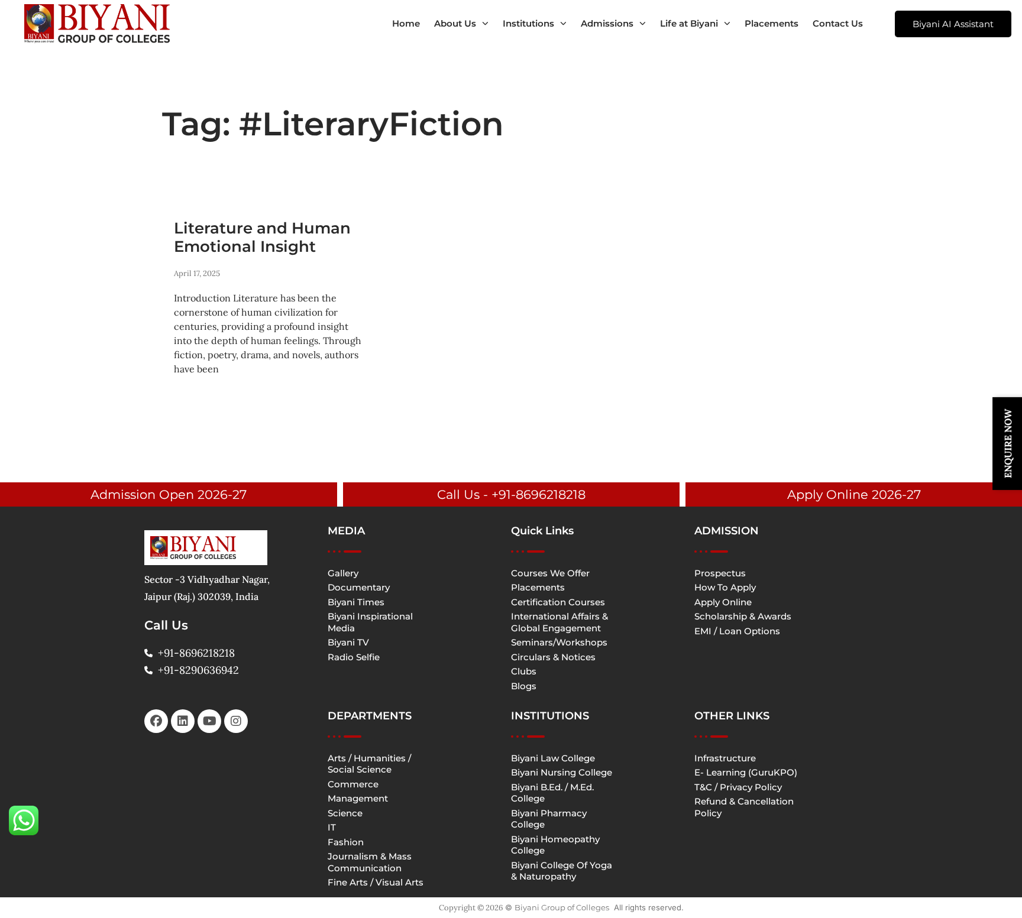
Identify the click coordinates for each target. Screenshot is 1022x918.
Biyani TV (348, 642)
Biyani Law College (553, 758)
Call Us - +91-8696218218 (511, 494)
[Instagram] (236, 721)
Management (358, 798)
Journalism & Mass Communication (370, 862)
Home (406, 23)
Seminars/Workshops (559, 642)
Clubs (523, 671)
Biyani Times (356, 602)
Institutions (528, 23)
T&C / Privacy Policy (738, 787)
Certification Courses (558, 602)
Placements (771, 23)
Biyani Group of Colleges (562, 907)
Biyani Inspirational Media (370, 622)
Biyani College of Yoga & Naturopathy (561, 871)
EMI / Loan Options (737, 631)
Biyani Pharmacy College (549, 819)
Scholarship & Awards (742, 616)
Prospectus (720, 573)
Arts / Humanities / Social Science (369, 764)
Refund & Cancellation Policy (744, 807)
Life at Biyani (689, 23)
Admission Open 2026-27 (168, 494)
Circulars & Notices (553, 657)
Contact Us (838, 23)
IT (332, 827)
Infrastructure (725, 758)
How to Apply (725, 587)
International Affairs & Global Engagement (559, 622)
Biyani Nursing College (561, 772)
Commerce (353, 784)
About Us (455, 23)
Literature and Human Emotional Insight (262, 237)
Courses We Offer (550, 573)
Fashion (346, 842)
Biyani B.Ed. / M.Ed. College (552, 793)
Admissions (607, 23)
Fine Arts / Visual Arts (375, 882)
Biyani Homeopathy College (555, 845)
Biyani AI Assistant (953, 24)
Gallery (343, 573)
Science (345, 813)
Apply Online (723, 602)
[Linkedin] (183, 721)
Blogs (523, 686)
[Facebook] (156, 721)
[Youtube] (209, 721)
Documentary (359, 587)
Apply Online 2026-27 (854, 494)
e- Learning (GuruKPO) (745, 772)
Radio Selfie (354, 657)
